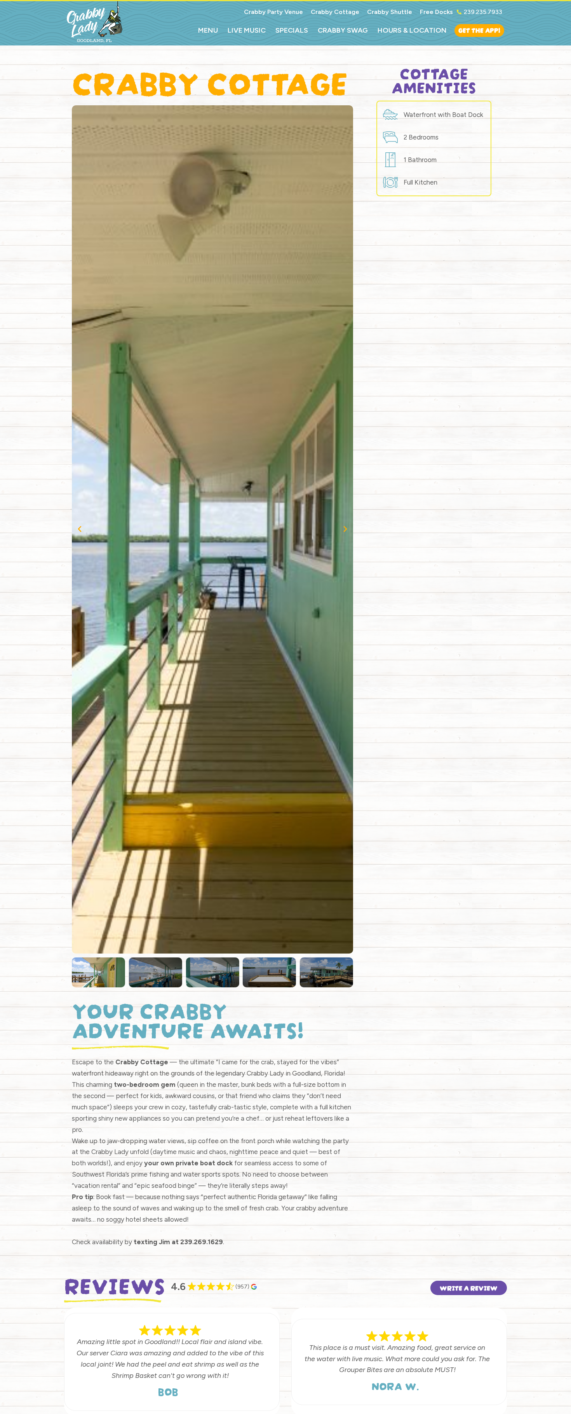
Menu (208, 30)
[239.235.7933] (459, 12)
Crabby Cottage (335, 12)
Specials (291, 30)
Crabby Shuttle (389, 12)
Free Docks (436, 12)
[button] (80, 529)
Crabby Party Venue (273, 12)
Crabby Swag (343, 30)
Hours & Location (412, 30)
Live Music (247, 30)
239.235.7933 (483, 12)
